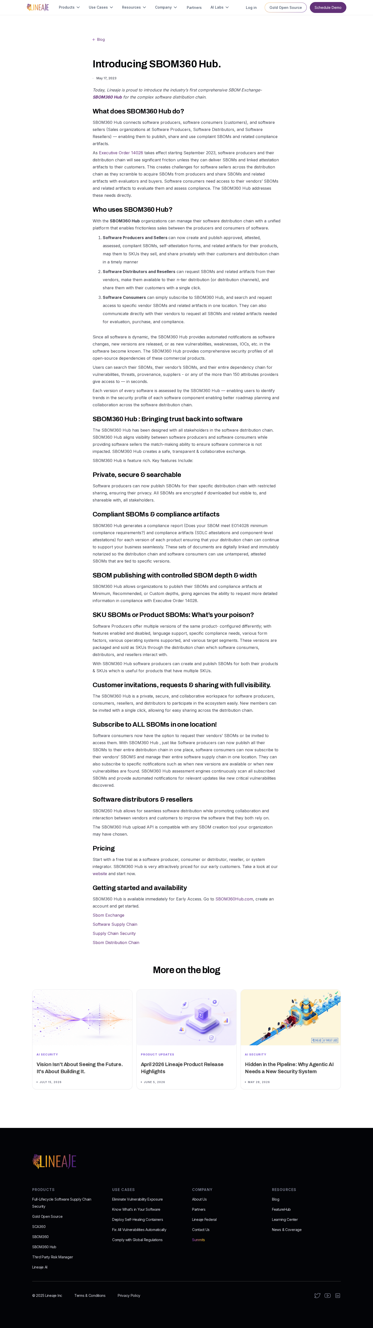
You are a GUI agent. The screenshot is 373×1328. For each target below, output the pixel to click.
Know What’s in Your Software (136, 1209)
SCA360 (38, 1226)
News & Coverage (287, 1229)
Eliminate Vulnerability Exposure (137, 1199)
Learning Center (285, 1219)
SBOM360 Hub (44, 1247)
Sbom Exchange (108, 915)
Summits (198, 1240)
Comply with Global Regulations (137, 1240)
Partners (199, 1209)
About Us (199, 1199)
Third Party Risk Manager (52, 1257)
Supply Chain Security (114, 933)
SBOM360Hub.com (234, 898)
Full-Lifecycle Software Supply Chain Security (61, 1202)
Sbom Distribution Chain (116, 942)
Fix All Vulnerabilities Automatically (139, 1229)
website (100, 873)
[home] (38, 7)
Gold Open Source (47, 1216)
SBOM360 (40, 1237)
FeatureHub (281, 1209)
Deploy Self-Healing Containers (137, 1219)
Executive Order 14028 (121, 152)
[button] (70, 7)
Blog (275, 1199)
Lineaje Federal (204, 1219)
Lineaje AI (39, 1267)
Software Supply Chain (115, 924)
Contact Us (201, 1229)
